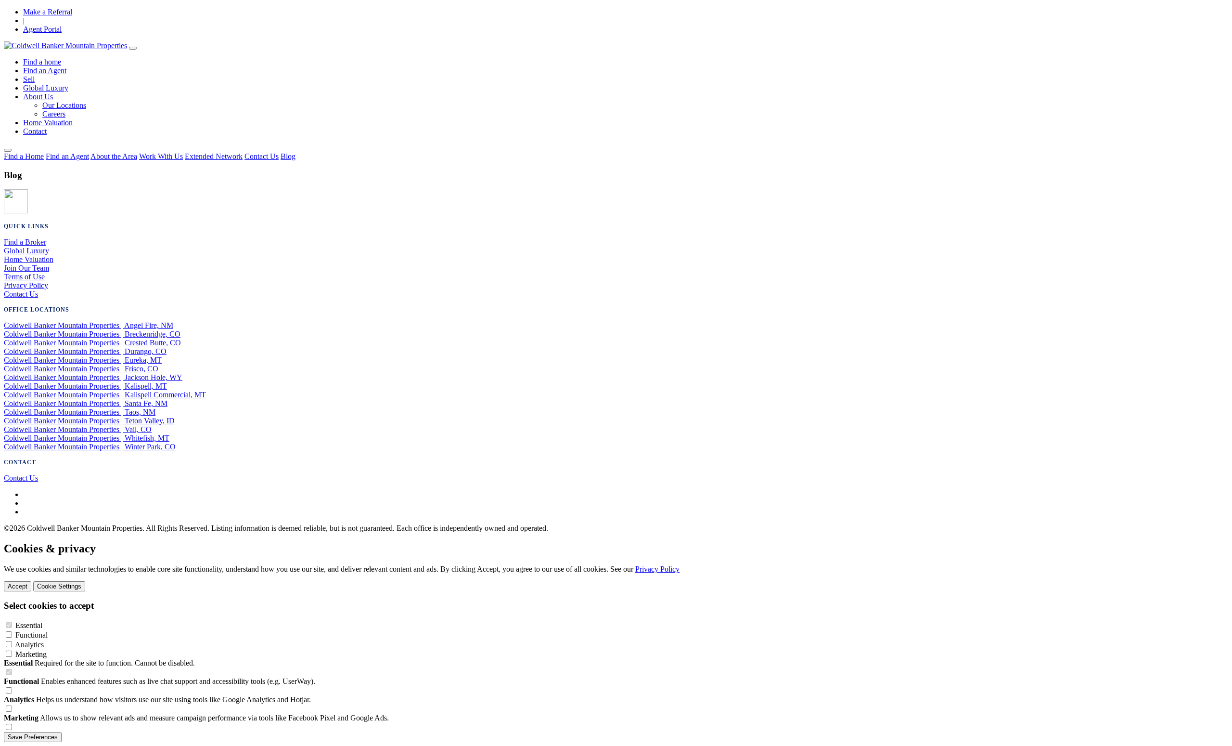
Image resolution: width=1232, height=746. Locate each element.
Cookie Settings (59, 586)
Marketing (31, 654)
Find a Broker (25, 242)
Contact (35, 131)
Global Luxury (45, 88)
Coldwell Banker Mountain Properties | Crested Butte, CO (92, 343)
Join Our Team (26, 268)
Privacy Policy (26, 285)
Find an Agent (44, 70)
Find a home (42, 62)
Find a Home (24, 156)
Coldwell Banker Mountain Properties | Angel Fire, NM (88, 325)
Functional (31, 635)
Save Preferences (33, 737)
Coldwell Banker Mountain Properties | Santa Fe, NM (85, 403)
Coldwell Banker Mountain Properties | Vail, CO (78, 429)
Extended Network (214, 156)
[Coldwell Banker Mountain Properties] (65, 45)
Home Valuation (48, 122)
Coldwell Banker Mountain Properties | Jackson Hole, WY (93, 377)
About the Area (113, 156)
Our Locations (64, 105)
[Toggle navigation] (133, 48)
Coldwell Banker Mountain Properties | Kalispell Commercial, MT (105, 395)
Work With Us (161, 156)
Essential (28, 625)
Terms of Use (24, 277)
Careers (53, 114)
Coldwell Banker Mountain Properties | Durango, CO (85, 351)
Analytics (29, 645)
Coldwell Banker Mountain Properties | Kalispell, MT (85, 386)
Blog (288, 156)
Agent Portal (42, 29)
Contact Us (261, 156)
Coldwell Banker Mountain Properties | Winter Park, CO (90, 447)
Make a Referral (47, 12)
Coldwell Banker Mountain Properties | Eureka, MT (83, 360)
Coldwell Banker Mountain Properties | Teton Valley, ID (89, 421)
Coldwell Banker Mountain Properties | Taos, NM (79, 412)
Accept (17, 586)
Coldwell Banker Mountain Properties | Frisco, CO (81, 369)
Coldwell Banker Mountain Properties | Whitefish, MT (86, 438)
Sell (29, 79)
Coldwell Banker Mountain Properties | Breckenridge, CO (92, 334)
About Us (38, 96)
